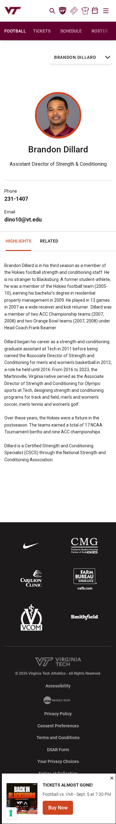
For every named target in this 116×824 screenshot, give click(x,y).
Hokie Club (63, 11)
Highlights (18, 241)
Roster (100, 30)
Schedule (71, 30)
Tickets (74, 11)
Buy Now (60, 809)
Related (49, 241)
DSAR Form (58, 749)
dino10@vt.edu (23, 219)
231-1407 (16, 198)
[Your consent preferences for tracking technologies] (11, 813)
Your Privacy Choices (58, 761)
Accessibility (58, 685)
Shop (85, 11)
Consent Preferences (58, 725)
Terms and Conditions (58, 737)
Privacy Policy (58, 713)
